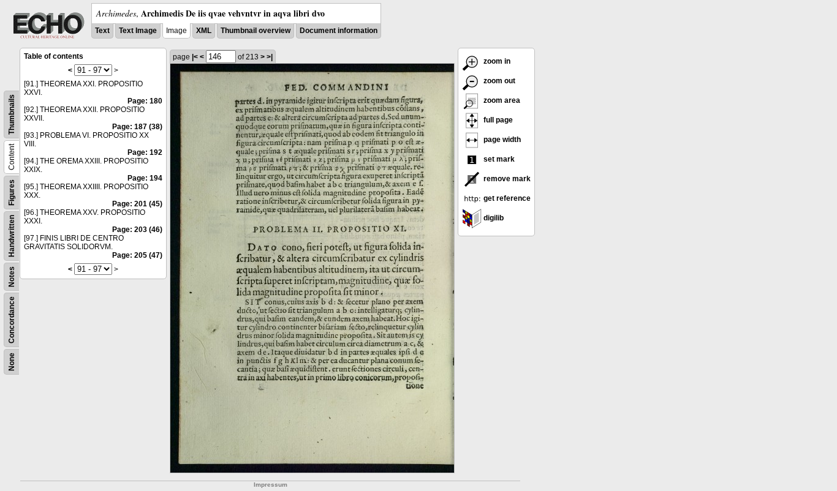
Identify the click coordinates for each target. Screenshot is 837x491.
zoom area (501, 100)
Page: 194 (144, 178)
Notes (11, 276)
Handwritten (11, 236)
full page (497, 120)
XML (203, 30)
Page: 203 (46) (137, 229)
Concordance (11, 319)
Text (102, 30)
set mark (498, 159)
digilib (493, 218)
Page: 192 (144, 152)
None (11, 362)
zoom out (498, 81)
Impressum (270, 484)
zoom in (496, 61)
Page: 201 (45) (137, 204)
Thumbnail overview (255, 30)
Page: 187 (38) (137, 126)
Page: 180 (144, 101)
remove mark (506, 178)
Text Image (138, 30)
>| (270, 57)
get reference (506, 198)
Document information (338, 30)
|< (195, 57)
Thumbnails (11, 114)
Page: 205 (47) (137, 255)
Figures (11, 192)
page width (501, 139)
